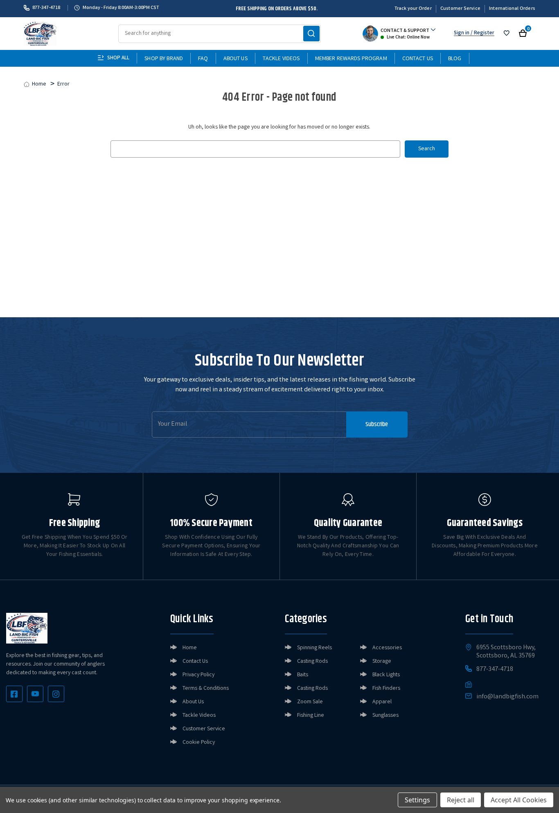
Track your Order (413, 8)
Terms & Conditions (206, 688)
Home (190, 648)
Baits (302, 675)
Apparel (382, 702)
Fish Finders (386, 688)
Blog (455, 59)
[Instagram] (56, 694)
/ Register (481, 33)
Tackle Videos (281, 59)
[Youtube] (35, 694)
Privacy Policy (198, 675)
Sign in (461, 33)
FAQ (203, 59)
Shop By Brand (163, 59)
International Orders (512, 8)
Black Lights (386, 675)
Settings (417, 799)
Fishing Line (310, 715)
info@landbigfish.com (507, 697)
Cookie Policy (199, 742)
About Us (235, 59)
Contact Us (417, 59)
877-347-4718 (46, 8)
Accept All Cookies (519, 799)
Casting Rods (312, 661)
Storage (381, 661)
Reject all (460, 799)
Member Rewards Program (351, 59)
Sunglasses (385, 715)
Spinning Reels (314, 648)
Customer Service (460, 8)
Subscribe (376, 424)
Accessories (387, 648)
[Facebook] (14, 694)
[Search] (311, 33)
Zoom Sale (310, 702)
